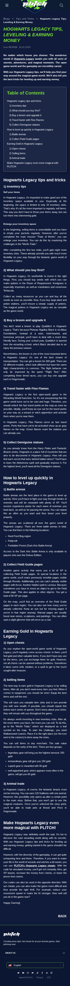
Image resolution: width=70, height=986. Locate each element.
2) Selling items (17, 153)
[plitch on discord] (33, 973)
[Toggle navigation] (6, 5)
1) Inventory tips (17, 105)
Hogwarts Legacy (24, 59)
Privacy (39, 977)
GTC (49, 977)
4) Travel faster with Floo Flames (26, 120)
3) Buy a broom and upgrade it (25, 115)
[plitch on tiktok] (37, 973)
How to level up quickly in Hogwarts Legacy (30, 129)
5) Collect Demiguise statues (24, 124)
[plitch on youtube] (23, 973)
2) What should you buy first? (24, 110)
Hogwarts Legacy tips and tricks (24, 101)
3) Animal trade (17, 158)
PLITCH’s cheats (34, 865)
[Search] (61, 5)
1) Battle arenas (17, 134)
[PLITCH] (35, 7)
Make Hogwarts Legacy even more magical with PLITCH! (32, 165)
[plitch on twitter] (18, 973)
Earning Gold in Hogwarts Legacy (25, 143)
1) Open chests (17, 148)
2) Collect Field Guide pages (24, 139)
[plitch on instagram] (28, 973)
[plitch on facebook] (42, 973)
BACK (62, 916)
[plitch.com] (11, 936)
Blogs (6, 18)
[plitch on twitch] (52, 973)
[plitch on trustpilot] (47, 973)
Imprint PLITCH (26, 977)
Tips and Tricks (25, 18)
